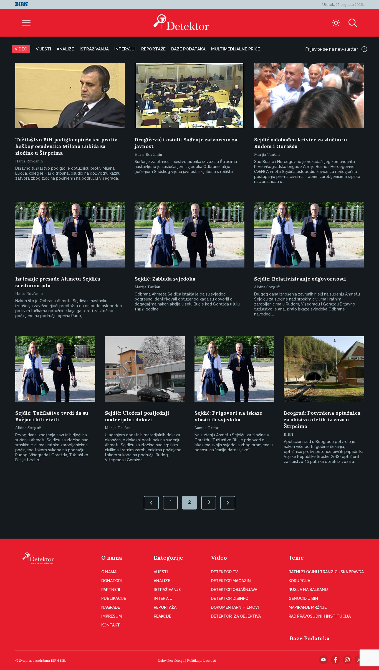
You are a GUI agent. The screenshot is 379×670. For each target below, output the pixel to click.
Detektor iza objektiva (236, 616)
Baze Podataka (310, 638)
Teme (296, 557)
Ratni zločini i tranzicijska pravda (326, 572)
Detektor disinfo (229, 598)
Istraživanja (94, 49)
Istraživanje (167, 589)
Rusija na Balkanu (308, 589)
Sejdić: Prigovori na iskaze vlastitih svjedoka (228, 416)
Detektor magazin (231, 581)
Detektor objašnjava (234, 589)
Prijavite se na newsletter (331, 49)
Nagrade (110, 607)
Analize (65, 49)
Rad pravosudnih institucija (320, 616)
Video (21, 49)
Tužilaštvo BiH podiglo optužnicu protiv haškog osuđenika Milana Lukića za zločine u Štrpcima (66, 146)
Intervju (163, 598)
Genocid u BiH (303, 598)
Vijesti (43, 49)
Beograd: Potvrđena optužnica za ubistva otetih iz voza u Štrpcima (322, 419)
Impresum (111, 616)
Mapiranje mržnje (308, 607)
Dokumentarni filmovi (235, 607)
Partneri (110, 589)
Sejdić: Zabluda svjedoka (165, 279)
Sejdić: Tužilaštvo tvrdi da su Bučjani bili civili (51, 416)
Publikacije (113, 598)
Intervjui (125, 49)
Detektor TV (224, 572)
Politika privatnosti (201, 660)
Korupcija (299, 581)
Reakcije (162, 616)
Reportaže (153, 49)
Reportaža (165, 607)
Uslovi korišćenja (171, 660)
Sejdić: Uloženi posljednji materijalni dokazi (137, 416)
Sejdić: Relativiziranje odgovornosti (300, 279)
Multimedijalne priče (235, 49)
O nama (111, 557)
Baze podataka (188, 49)
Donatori (111, 581)
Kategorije (168, 557)
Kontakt (110, 625)
